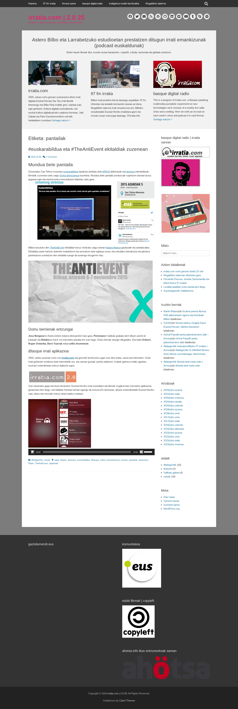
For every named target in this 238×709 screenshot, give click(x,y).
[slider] (148, 452)
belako (63, 460)
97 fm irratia (49, 3)
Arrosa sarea (69, 3)
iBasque (95, 460)
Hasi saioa (169, 497)
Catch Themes (127, 700)
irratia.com (38, 90)
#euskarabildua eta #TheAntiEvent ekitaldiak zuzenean (88, 149)
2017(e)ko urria (172, 417)
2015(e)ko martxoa (174, 444)
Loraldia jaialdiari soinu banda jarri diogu (184, 286)
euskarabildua (70, 171)
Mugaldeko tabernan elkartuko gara (182, 275)
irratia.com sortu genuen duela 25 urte (183, 271)
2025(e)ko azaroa (173, 390)
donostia (72, 460)
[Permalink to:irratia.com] (56, 73)
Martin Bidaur (171, 311)
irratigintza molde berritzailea (124, 3)
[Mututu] (141, 452)
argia (56, 460)
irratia (102, 460)
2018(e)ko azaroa (173, 409)
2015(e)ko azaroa (173, 432)
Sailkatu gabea (171, 472)
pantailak (133, 460)
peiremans (143, 460)
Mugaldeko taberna (156, 3)
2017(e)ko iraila (172, 421)
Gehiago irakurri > (61, 120)
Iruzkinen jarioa (172, 504)
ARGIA (106, 171)
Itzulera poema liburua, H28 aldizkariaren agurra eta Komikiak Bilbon (185, 315)
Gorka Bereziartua (69, 175)
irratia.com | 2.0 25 (56, 17)
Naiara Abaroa (113, 247)
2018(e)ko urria (172, 413)
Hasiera (32, 3)
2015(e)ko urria (172, 436)
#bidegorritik (37, 460)
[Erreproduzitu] (32, 452)
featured (168, 468)
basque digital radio (92, 3)
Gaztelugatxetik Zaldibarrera (178, 290)
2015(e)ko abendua (174, 428)
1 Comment (51, 157)
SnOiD (167, 323)
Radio (31, 463)
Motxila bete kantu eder (188, 365)
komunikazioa (113, 460)
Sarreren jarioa (171, 501)
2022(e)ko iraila (172, 393)
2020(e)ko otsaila (173, 401)
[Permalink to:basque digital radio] (181, 74)
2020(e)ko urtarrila (173, 405)
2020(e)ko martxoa (174, 397)
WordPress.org (172, 508)
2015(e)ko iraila (172, 440)
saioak (47, 460)
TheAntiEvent (57, 247)
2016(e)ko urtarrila (173, 425)
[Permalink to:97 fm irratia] (119, 74)
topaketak (53, 463)
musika (124, 460)
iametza (130, 171)
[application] (91, 452)
